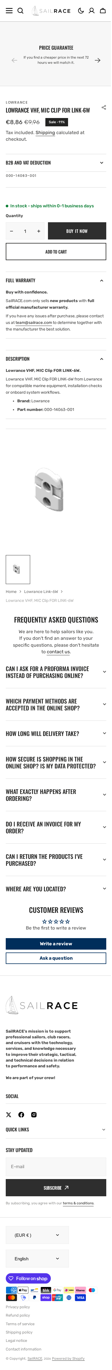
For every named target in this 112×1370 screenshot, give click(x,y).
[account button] (91, 10)
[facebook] (21, 1121)
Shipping (45, 132)
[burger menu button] (9, 10)
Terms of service (20, 1331)
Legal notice (16, 1347)
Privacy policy (18, 1314)
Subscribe (50, 1194)
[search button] (20, 10)
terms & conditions (78, 1210)
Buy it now (77, 231)
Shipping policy (19, 1339)
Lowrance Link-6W (41, 591)
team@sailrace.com (34, 322)
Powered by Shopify (68, 1365)
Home (11, 591)
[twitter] (8, 1121)
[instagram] (34, 1121)
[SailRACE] (51, 10)
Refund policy (18, 1322)
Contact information (23, 1356)
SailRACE (35, 1365)
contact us (58, 651)
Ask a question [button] (53, 965)
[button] (81, 10)
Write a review (54, 950)
